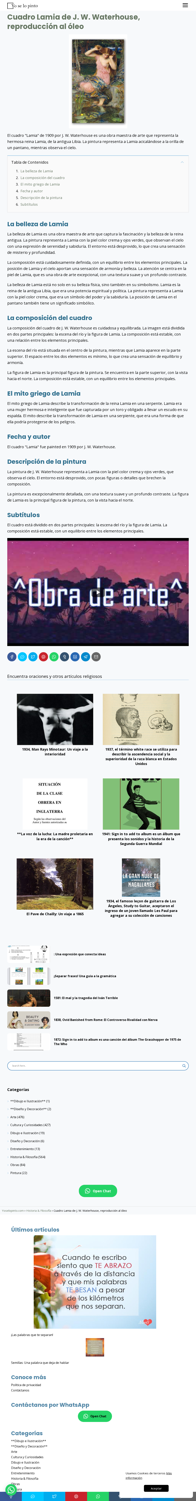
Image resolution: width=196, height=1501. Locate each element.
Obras (14, 1165)
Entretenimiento (22, 1149)
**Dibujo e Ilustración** (27, 1101)
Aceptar (156, 1488)
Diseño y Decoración (25, 1141)
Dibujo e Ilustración (24, 1133)
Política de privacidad (26, 1385)
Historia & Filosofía (24, 1157)
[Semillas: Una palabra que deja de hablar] (95, 1347)
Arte (13, 1117)
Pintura (15, 1173)
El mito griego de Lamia (40, 184)
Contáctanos (20, 1390)
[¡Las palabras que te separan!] (95, 1282)
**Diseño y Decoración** (28, 1109)
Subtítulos (29, 204)
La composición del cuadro (42, 177)
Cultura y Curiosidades (26, 1125)
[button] (11, 1490)
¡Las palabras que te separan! (32, 1335)
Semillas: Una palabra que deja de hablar (40, 1363)
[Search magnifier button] (184, 1066)
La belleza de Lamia (36, 171)
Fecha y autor (31, 191)
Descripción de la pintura (41, 197)
